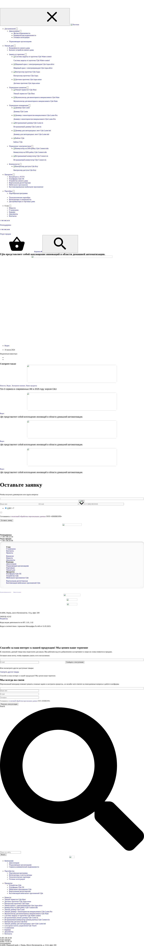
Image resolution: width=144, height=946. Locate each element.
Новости (7, 897)
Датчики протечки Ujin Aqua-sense (17, 901)
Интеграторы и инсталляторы (20, 875)
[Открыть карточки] (26, 54)
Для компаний (10, 29)
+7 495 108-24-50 (6, 537)
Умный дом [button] (10, 570)
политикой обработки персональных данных (28, 516)
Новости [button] (9, 558)
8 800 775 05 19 (6, 941)
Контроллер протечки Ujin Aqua (16, 903)
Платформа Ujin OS (16, 887)
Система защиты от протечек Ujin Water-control (22, 916)
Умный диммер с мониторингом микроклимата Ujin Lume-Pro (28, 912)
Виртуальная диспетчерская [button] (17, 581)
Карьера (7, 930)
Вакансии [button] (10, 556)
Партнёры (8, 191)
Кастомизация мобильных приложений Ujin (26, 893)
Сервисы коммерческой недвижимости (24, 867)
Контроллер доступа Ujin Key (15, 922)
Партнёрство (9, 871)
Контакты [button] (10, 551)
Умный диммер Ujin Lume (14, 910)
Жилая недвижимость (22, 33)
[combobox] (10, 852)
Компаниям (8, 861)
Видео (6, 346)
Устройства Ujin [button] (12, 576)
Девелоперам (14, 863)
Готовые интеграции (21, 37)
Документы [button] (10, 560)
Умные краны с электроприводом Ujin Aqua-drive (23, 905)
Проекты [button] (9, 553)
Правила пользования (17, 592)
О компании (9, 928)
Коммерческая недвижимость (25, 35)
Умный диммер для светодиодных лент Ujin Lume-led (25, 924)
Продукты (8, 174)
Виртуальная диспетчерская (19, 891)
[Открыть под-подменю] (20, 31)
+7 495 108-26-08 (6, 541)
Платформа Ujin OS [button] (13, 574)
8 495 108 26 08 (6, 938)
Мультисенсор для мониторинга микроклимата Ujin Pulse (26, 914)
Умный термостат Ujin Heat (15, 899)
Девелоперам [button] (11, 564)
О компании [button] (11, 549)
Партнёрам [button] (10, 568)
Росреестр (4, 619)
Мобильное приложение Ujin (20, 889)
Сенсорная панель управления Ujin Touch (20, 926)
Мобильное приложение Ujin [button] (17, 578)
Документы (8, 932)
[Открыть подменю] (17, 29)
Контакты (8, 934)
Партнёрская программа (18, 873)
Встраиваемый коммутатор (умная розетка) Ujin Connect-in (27, 920)
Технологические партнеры (19, 877)
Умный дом (9, 46)
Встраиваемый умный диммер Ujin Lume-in (21, 918)
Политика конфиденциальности (5, 592)
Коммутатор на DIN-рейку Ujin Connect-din (21, 907)
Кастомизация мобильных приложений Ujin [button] (23, 583)
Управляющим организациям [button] (17, 566)
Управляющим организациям (20, 865)
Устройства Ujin (15, 885)
